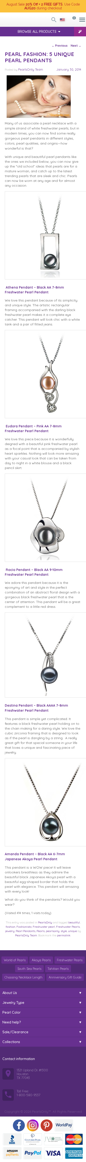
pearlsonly (52, 931)
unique (72, 931)
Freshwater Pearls (68, 926)
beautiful (74, 922)
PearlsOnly (45, 922)
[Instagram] (33, 1125)
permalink (63, 935)
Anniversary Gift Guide (65, 977)
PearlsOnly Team (30, 69)
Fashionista (24, 926)
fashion (10, 926)
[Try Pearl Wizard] (80, 31)
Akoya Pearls (41, 960)
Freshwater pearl (44, 926)
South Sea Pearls (29, 969)
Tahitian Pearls (58, 969)
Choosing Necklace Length (24, 977)
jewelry (10, 931)
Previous (60, 45)
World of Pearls (15, 960)
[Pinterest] (47, 1125)
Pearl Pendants (25, 931)
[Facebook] (19, 1125)
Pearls (41, 931)
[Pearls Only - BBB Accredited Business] (12, 1139)
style (64, 931)
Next (76, 45)
